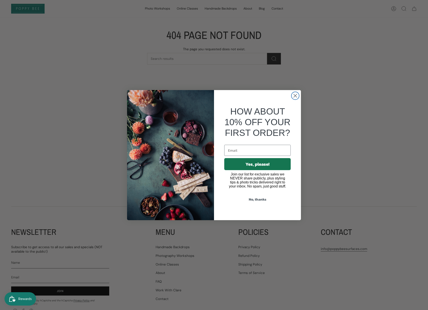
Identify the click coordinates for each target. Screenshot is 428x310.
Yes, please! (257, 164)
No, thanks (257, 199)
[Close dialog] (295, 96)
